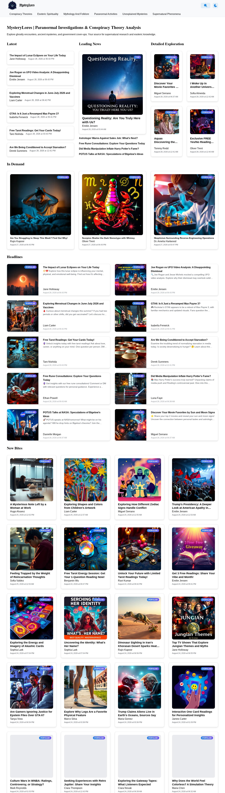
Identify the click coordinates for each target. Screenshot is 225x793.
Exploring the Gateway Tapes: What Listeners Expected (137, 782)
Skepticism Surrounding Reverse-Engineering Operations (184, 238)
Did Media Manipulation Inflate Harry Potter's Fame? (109, 148)
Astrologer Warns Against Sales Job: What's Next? (108, 138)
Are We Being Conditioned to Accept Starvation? (37, 147)
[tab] (21, 14)
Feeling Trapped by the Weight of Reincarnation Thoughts (30, 575)
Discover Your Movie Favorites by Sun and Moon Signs (166, 85)
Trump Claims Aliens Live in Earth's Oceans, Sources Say (137, 713)
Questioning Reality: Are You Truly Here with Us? (111, 120)
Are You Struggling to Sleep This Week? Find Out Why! (39, 238)
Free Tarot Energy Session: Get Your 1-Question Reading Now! (84, 575)
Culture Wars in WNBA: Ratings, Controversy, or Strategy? (31, 782)
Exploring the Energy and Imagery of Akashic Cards (27, 644)
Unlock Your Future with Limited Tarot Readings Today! (139, 575)
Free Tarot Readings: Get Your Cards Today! (35, 130)
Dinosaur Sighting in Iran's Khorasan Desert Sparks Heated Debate (139, 644)
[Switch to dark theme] (215, 5)
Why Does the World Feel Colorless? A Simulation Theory (193, 782)
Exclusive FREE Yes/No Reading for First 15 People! (200, 140)
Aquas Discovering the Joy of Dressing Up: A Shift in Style (166, 140)
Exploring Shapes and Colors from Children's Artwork (83, 506)
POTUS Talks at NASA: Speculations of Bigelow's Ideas (111, 154)
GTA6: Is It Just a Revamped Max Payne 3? (34, 113)
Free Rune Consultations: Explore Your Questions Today (112, 143)
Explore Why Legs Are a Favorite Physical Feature (85, 713)
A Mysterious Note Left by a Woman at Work (28, 506)
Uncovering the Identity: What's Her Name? (84, 644)
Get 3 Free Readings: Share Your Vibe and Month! (193, 575)
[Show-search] (205, 5)
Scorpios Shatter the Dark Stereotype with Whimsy (108, 238)
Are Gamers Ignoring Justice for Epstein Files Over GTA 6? (31, 713)
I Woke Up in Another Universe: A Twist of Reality (202, 85)
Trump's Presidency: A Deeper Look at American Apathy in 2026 (192, 506)
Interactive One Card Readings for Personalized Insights (192, 713)
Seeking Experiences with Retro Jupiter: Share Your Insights (85, 782)
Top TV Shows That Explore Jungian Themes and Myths (190, 644)
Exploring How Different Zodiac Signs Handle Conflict (138, 506)
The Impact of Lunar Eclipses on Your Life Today (37, 55)
